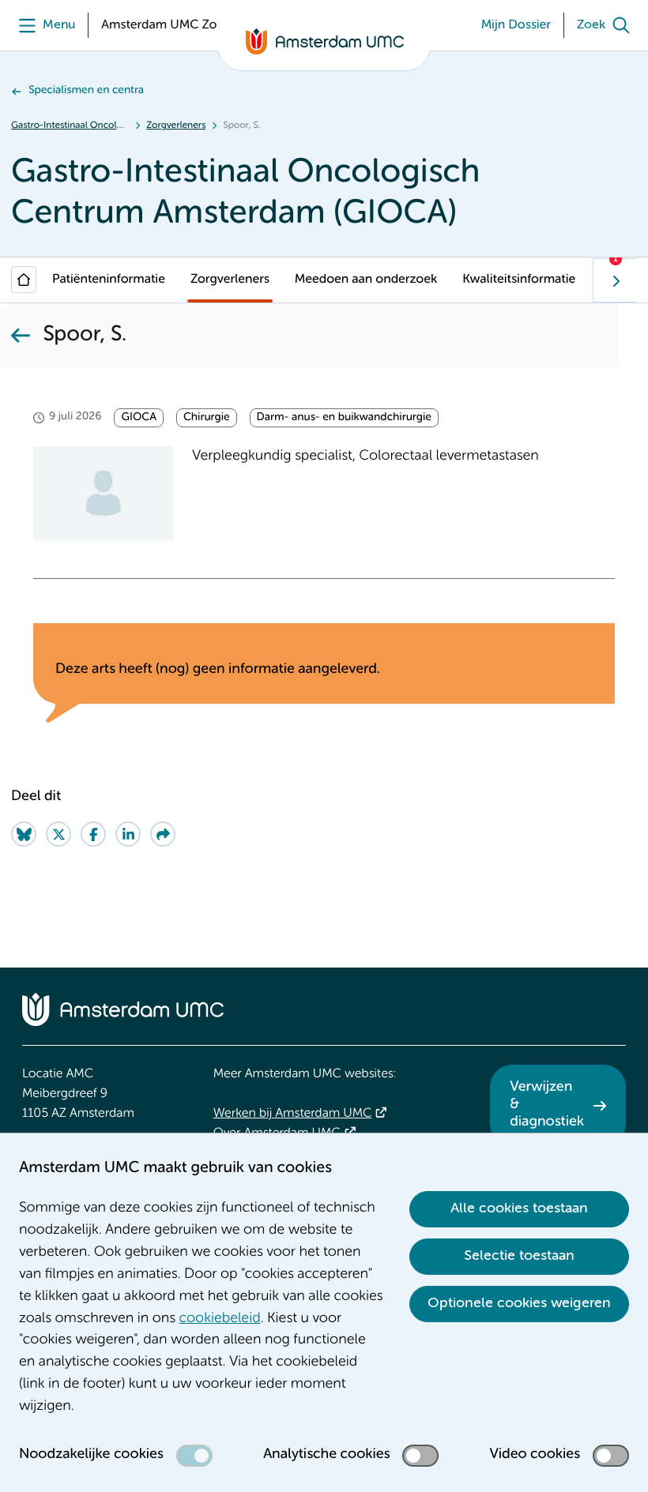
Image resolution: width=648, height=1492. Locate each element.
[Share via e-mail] (162, 834)
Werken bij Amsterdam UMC (292, 1113)
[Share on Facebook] (93, 834)
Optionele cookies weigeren (519, 1303)
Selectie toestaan (519, 1256)
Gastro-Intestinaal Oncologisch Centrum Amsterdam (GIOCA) (70, 125)
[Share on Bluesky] (23, 834)
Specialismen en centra (86, 90)
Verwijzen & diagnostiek (547, 1104)
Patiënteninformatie (108, 279)
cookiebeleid (220, 1319)
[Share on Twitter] (58, 834)
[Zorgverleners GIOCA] (20, 335)
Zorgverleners (175, 125)
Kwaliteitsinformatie (518, 279)
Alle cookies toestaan (519, 1208)
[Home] (23, 279)
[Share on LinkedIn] (128, 834)
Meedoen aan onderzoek (366, 279)
